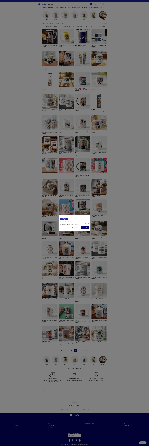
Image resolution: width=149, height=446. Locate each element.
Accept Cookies (85, 227)
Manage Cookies (75, 227)
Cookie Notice (74, 223)
